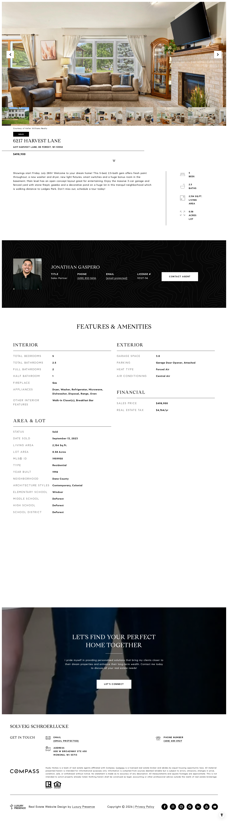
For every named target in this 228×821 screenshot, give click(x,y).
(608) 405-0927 (173, 741)
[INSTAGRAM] (173, 807)
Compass (120, 768)
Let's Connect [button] (114, 684)
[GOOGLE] (190, 807)
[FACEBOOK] (164, 807)
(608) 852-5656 (86, 278)
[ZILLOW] (206, 807)
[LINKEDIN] (198, 807)
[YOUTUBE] (215, 807)
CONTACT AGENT (180, 276)
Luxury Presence (83, 806)
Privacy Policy (144, 806)
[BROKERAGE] (181, 807)
